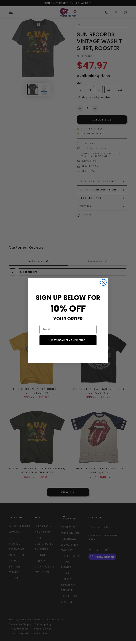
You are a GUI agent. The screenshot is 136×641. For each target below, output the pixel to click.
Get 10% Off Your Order (68, 340)
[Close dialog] (103, 282)
